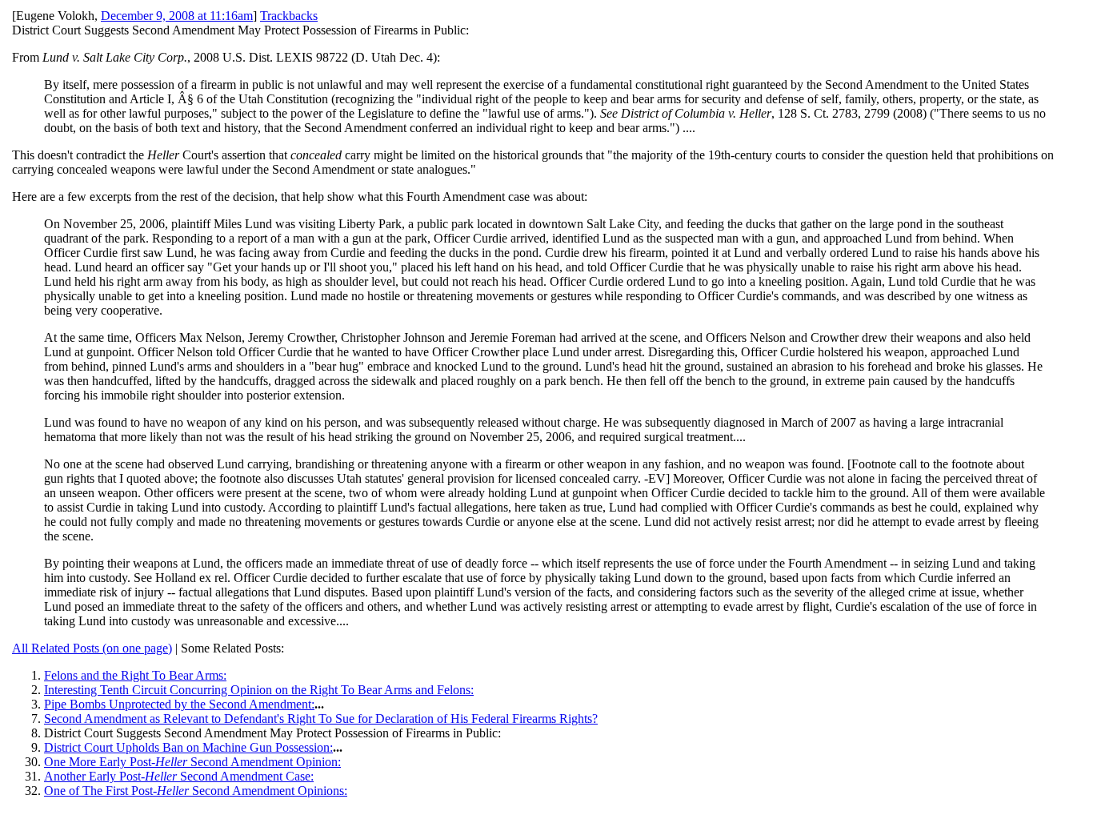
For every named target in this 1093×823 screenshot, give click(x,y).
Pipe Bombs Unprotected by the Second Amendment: (179, 704)
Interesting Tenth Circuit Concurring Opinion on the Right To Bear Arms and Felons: (259, 690)
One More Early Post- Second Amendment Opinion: (192, 762)
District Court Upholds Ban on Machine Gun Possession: (188, 747)
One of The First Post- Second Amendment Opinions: (195, 790)
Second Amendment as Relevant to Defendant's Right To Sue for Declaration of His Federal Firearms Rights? (321, 718)
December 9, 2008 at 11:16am (177, 15)
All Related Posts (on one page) (92, 648)
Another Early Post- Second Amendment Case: (179, 776)
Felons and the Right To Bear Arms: (135, 675)
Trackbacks (289, 15)
